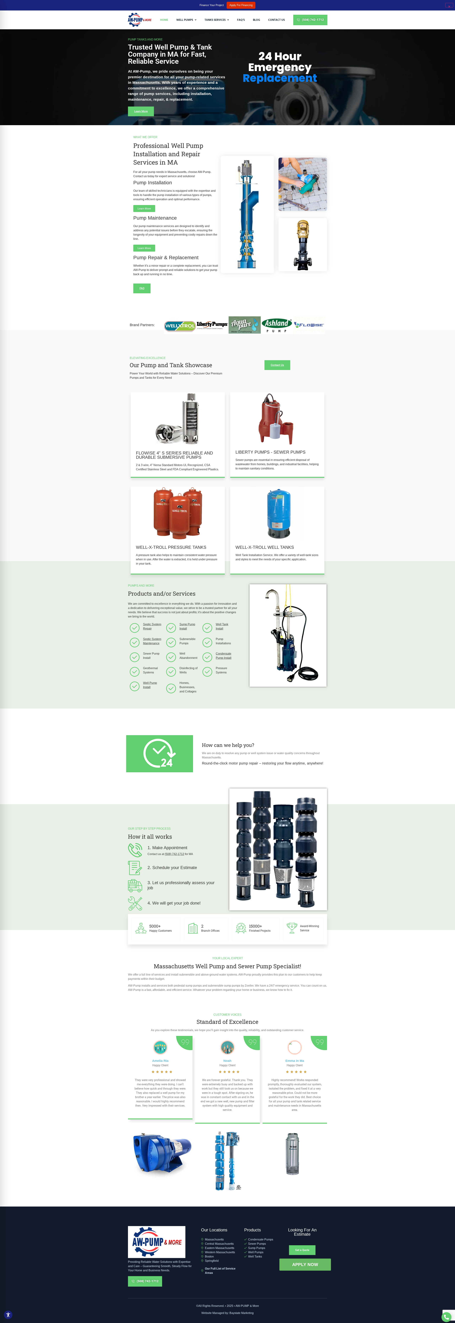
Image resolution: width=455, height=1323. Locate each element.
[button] (186, 19)
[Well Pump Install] (135, 686)
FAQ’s (241, 20)
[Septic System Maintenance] (135, 642)
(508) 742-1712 (174, 854)
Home (164, 20)
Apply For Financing (241, 5)
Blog (256, 20)
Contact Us (276, 20)
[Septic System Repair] (135, 628)
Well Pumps (184, 20)
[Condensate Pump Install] (207, 657)
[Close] (449, 5)
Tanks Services (215, 20)
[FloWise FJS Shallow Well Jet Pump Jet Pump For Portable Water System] (162, 1155)
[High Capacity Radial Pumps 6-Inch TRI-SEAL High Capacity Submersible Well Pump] (292, 1154)
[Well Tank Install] (207, 628)
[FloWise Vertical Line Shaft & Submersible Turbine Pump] (227, 1161)
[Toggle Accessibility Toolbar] (8, 1314)
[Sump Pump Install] (171, 628)
